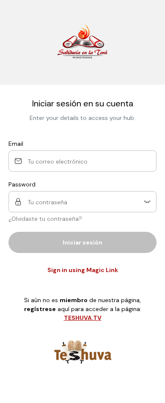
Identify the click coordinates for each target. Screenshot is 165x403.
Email (15, 143)
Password (22, 184)
